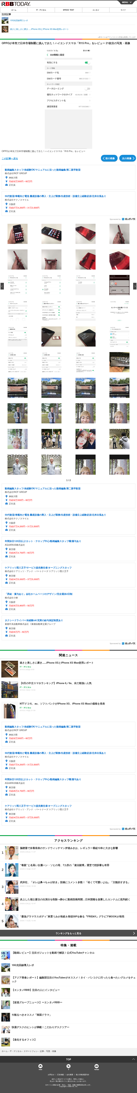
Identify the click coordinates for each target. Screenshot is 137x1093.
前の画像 (110, 158)
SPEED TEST (68, 10)
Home (40, 1069)
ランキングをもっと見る (68, 933)
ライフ (123, 10)
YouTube (96, 1069)
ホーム (13, 10)
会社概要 (69, 1074)
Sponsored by (115, 219)
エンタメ (96, 10)
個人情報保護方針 (82, 1074)
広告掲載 (60, 1074)
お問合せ (51, 1074)
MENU (125, 2)
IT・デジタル (41, 10)
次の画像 (126, 158)
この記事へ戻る (10, 158)
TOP (68, 1059)
